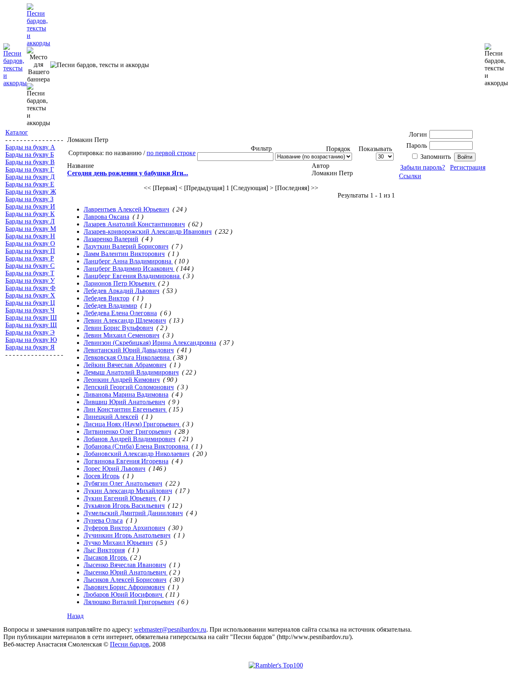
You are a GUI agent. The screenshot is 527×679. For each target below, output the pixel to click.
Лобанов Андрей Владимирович (129, 438)
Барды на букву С (30, 265)
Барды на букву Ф (30, 287)
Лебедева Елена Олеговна (120, 312)
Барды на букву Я (30, 347)
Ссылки (410, 175)
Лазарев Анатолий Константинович (134, 224)
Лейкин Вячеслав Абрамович (125, 364)
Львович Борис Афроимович (124, 587)
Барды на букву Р (29, 258)
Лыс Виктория (104, 549)
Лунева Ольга (103, 520)
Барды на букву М (30, 228)
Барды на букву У (30, 280)
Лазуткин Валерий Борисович (126, 246)
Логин (418, 134)
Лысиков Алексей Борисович (125, 579)
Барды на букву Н (30, 236)
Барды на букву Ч (29, 310)
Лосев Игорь (101, 475)
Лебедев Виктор (106, 298)
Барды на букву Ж (30, 191)
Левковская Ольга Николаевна (127, 357)
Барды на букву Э (30, 332)
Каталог (16, 132)
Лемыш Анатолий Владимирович (131, 372)
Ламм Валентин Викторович (124, 253)
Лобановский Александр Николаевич (136, 453)
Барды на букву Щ (31, 324)
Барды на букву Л (30, 221)
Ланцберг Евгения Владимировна (132, 275)
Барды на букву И (30, 206)
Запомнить (435, 156)
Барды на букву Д (30, 176)
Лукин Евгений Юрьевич (120, 498)
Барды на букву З (29, 198)
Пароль (416, 145)
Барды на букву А (30, 147)
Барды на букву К (30, 213)
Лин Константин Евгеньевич (125, 409)
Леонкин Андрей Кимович (122, 379)
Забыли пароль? (422, 167)
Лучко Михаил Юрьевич (118, 542)
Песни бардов (129, 644)
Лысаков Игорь (106, 557)
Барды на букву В (30, 161)
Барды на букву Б (29, 154)
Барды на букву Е (29, 184)
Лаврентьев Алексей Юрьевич (126, 209)
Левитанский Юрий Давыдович (129, 349)
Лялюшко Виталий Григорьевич (129, 601)
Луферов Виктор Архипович (124, 527)
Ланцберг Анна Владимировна (128, 261)
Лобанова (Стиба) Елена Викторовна (137, 446)
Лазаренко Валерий (111, 238)
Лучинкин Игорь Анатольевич (127, 535)
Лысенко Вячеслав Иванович (125, 564)
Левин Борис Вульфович (118, 327)
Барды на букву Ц (30, 302)
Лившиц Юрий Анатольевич (124, 401)
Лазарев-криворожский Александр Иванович (148, 231)
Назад (75, 615)
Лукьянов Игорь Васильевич (124, 505)
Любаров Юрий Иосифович (124, 594)
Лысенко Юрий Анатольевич (126, 572)
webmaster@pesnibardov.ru (170, 629)
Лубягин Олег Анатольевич (123, 483)
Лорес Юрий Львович (114, 468)
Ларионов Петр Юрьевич (120, 283)
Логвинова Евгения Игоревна (126, 461)
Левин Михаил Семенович (121, 335)
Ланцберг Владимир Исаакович (129, 268)
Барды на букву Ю (31, 339)
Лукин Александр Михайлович (128, 490)
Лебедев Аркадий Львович (121, 290)
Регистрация (467, 167)
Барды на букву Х (30, 295)
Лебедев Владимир (110, 305)
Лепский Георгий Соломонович (129, 387)
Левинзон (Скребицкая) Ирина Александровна (150, 342)
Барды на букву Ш (31, 317)
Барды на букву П (30, 250)
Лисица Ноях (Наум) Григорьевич (132, 424)
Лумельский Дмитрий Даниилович (133, 512)
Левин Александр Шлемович (125, 320)
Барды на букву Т (29, 273)
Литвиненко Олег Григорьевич (127, 431)
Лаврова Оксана (106, 216)
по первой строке (171, 152)
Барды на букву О (30, 243)
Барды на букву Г (29, 169)
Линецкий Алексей (111, 416)
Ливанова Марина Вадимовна (126, 394)
